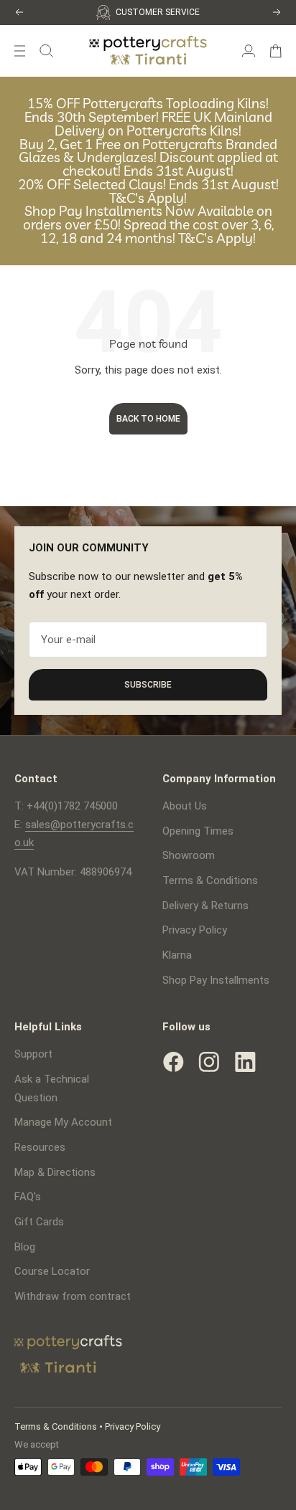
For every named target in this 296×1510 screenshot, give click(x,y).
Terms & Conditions (210, 880)
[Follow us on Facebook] (173, 1062)
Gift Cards (39, 1221)
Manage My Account (63, 1122)
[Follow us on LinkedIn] (245, 1062)
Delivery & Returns (205, 905)
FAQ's (27, 1196)
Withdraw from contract (72, 1296)
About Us (184, 805)
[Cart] (275, 51)
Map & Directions (55, 1172)
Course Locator (52, 1271)
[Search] (46, 50)
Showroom (188, 855)
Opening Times (197, 831)
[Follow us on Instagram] (209, 1062)
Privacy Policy (194, 929)
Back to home (148, 419)
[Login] (248, 50)
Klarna (177, 955)
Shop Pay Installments (215, 980)
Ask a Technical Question (51, 1088)
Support (33, 1054)
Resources (39, 1147)
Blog (24, 1246)
